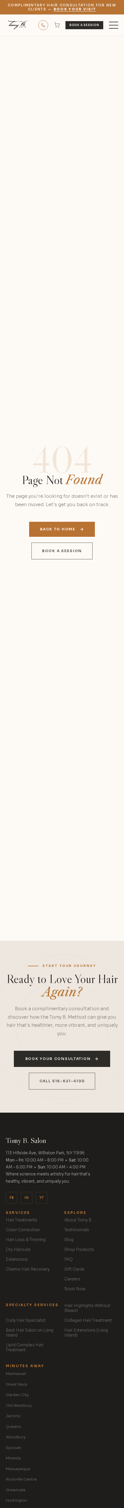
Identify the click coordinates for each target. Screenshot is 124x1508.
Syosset (13, 1447)
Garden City (17, 1394)
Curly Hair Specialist (26, 1320)
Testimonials (76, 1229)
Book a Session (84, 25)
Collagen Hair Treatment (88, 1320)
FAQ (68, 1259)
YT (42, 1198)
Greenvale (16, 1489)
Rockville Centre (21, 1479)
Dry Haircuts (18, 1249)
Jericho (13, 1415)
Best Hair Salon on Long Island (29, 1333)
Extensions (17, 1259)
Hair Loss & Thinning (26, 1239)
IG (27, 1198)
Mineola (13, 1458)
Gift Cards (74, 1269)
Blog (69, 1239)
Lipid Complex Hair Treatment (25, 1347)
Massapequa (18, 1468)
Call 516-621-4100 (62, 1081)
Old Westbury (19, 1405)
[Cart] (57, 25)
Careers (72, 1279)
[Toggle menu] (113, 25)
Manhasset (16, 1373)
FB (12, 1198)
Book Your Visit (75, 9)
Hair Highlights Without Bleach (87, 1308)
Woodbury (16, 1437)
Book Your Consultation (58, 1059)
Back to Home (57, 529)
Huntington (16, 1500)
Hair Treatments (21, 1220)
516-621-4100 (43, 25)
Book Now (74, 1288)
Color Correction (23, 1229)
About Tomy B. (78, 1220)
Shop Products (79, 1249)
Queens (13, 1426)
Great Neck (16, 1384)
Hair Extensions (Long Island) (86, 1333)
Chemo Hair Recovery (28, 1269)
